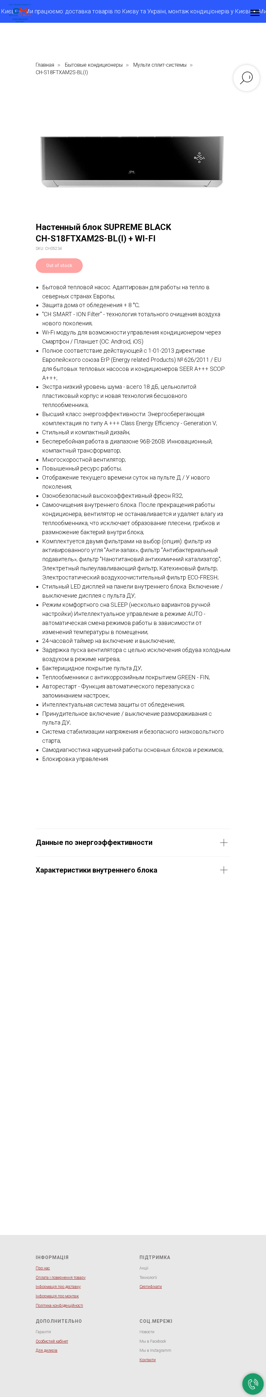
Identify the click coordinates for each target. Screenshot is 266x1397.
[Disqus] (133, 984)
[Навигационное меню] (255, 13)
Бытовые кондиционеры (94, 65)
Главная (45, 65)
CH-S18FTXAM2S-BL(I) (62, 72)
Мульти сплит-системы (160, 65)
